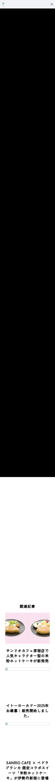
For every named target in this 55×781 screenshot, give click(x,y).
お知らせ (27, 234)
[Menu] (51, 4)
